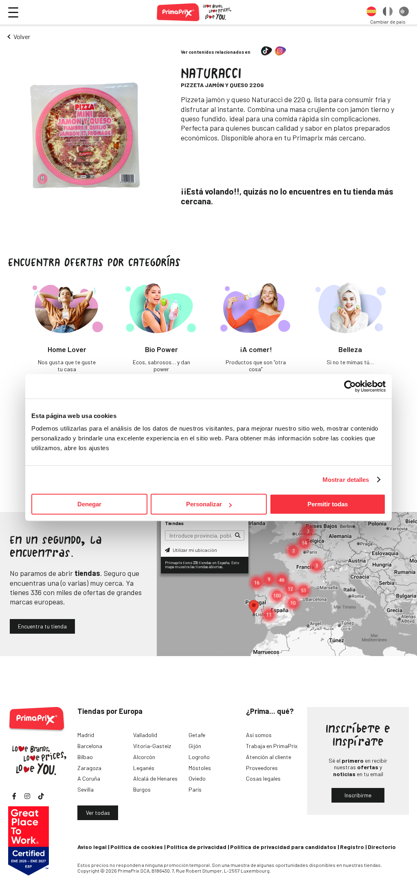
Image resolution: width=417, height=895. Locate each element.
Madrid (85, 734)
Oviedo (197, 778)
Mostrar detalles (346, 479)
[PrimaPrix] (194, 12)
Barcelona (89, 745)
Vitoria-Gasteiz (152, 745)
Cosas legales (263, 778)
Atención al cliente (268, 756)
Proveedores (262, 767)
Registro (352, 846)
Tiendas (174, 523)
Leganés (143, 767)
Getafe (197, 734)
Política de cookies (136, 846)
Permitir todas (327, 504)
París (195, 789)
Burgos (142, 789)
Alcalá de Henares (155, 778)
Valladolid (145, 734)
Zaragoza (89, 767)
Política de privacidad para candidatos (283, 846)
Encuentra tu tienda (42, 626)
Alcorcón (144, 756)
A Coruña (88, 778)
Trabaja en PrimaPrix (272, 745)
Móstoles (200, 767)
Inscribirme (358, 795)
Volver (21, 36)
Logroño (199, 756)
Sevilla (85, 789)
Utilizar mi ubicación (194, 550)
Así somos (259, 734)
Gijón (195, 745)
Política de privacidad (196, 846)
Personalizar (204, 504)
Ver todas (98, 812)
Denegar (89, 504)
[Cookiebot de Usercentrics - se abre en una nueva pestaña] (350, 386)
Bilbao (85, 756)
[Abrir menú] (13, 12)
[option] (371, 12)
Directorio (382, 846)
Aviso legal (92, 846)
